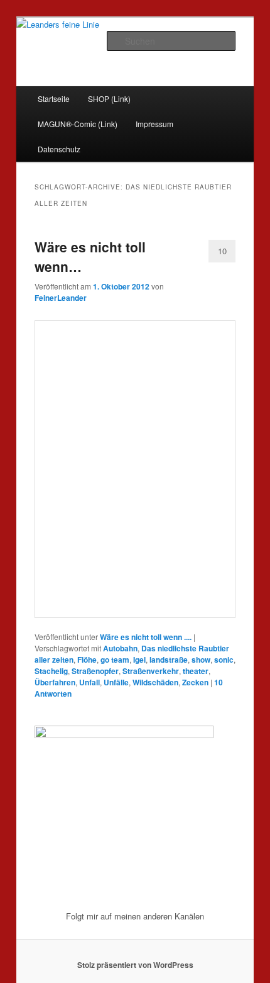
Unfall (89, 682)
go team (114, 659)
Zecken (195, 682)
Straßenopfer (95, 671)
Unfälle (116, 682)
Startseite (54, 98)
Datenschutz (59, 148)
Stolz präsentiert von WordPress (135, 964)
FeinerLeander (61, 297)
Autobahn (120, 648)
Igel (139, 659)
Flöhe (87, 659)
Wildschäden (155, 682)
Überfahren (55, 682)
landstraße (168, 659)
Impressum (154, 123)
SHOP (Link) (109, 98)
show (201, 659)
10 (222, 251)
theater (195, 671)
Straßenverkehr (150, 671)
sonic (224, 659)
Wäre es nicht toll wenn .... (146, 637)
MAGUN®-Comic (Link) (77, 123)
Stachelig (51, 671)
